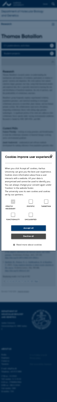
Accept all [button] (28, 228)
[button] (28, 244)
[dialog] (28, 200)
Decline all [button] (28, 236)
